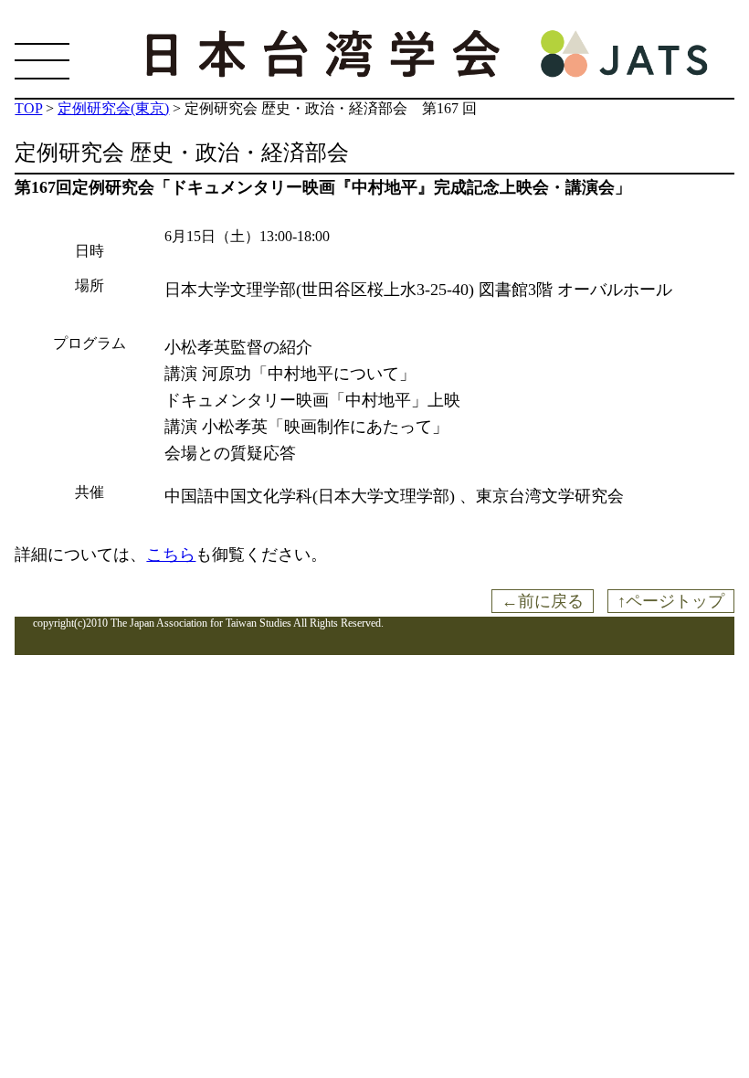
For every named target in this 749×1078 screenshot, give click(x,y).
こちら (170, 554)
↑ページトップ (670, 601)
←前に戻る (542, 601)
